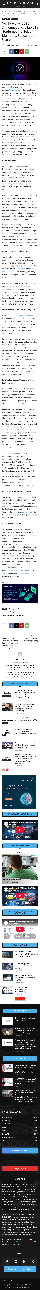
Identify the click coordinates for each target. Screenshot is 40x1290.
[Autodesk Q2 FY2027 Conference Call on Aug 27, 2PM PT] (7, 720)
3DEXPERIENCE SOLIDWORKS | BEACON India (20, 912)
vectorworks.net (27, 512)
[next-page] (7, 769)
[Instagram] (15, 1262)
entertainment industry (27, 403)
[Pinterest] (21, 51)
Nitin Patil (10, 45)
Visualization (20, 615)
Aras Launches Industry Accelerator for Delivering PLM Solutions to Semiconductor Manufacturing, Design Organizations (25, 758)
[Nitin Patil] (3, 45)
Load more (19, 999)
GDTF (8, 430)
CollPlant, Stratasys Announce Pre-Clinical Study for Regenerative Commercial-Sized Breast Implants (10, 643)
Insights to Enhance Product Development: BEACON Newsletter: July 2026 (24, 990)
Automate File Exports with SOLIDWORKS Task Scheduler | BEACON (25, 978)
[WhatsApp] (27, 51)
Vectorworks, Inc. (16, 90)
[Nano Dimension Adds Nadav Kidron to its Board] (7, 1021)
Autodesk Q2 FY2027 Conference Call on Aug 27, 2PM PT (26, 720)
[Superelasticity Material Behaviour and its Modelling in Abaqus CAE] (7, 966)
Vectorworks (14, 19)
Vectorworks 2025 (8, 615)
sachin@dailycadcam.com (20, 1242)
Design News (12, 11)
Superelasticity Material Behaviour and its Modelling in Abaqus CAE (25, 966)
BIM (18, 609)
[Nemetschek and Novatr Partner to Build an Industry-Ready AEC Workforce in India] (7, 745)
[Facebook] (11, 51)
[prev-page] (3, 769)
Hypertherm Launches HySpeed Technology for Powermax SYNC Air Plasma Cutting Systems (26, 1031)
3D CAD (5, 723)
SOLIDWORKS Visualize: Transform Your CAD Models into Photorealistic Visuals (26, 954)
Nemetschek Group (12, 570)
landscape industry (26, 315)
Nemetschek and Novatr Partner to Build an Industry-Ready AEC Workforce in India (26, 745)
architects (22, 269)
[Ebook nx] (20, 869)
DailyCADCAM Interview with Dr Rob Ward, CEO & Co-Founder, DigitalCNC (26, 1081)
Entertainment (26, 609)
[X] (16, 51)
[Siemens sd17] (20, 593)
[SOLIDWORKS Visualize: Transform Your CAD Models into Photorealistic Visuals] (7, 954)
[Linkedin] (24, 1262)
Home (4, 11)
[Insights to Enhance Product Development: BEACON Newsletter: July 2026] (7, 990)
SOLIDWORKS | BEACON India (20, 814)
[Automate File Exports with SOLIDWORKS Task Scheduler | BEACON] (7, 978)
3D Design (12, 609)
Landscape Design (8, 612)
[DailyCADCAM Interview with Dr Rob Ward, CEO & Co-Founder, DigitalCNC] (7, 1082)
